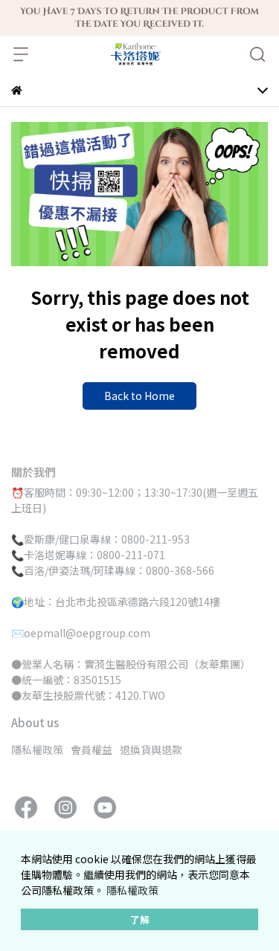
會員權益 (91, 749)
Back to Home (139, 395)
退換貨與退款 (151, 749)
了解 (140, 919)
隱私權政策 (132, 890)
